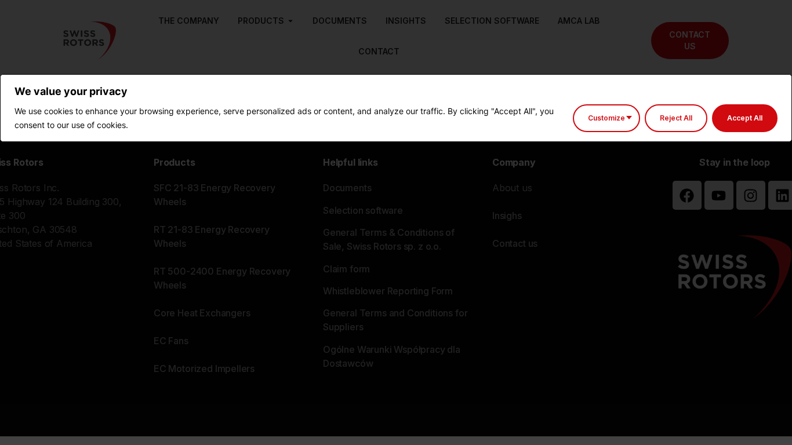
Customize (606, 118)
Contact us (514, 243)
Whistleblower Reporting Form (388, 291)
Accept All (744, 118)
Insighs (507, 215)
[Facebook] (687, 195)
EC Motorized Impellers (204, 368)
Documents (347, 188)
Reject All (676, 118)
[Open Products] (290, 20)
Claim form (346, 269)
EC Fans (171, 340)
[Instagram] (750, 195)
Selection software (363, 210)
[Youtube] (718, 195)
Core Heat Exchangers (202, 313)
